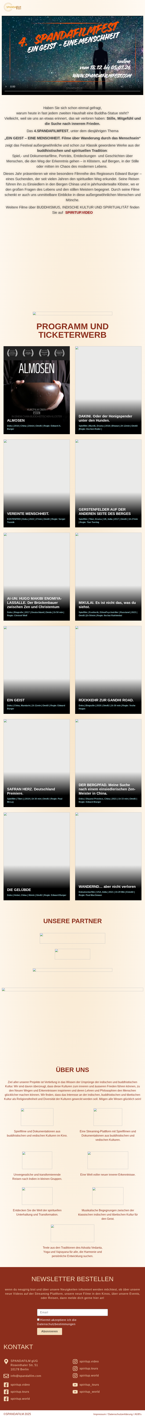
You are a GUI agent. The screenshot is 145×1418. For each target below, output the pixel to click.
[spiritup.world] (75, 1375)
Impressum (99, 1414)
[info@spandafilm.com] (6, 1376)
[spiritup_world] (75, 1391)
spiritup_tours (89, 1384)
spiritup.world (89, 1375)
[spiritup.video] (75, 1361)
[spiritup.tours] (75, 1368)
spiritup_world (90, 1391)
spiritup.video (89, 1361)
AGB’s (138, 1414)
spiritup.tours (89, 1368)
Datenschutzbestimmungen (56, 1324)
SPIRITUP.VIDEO (79, 212)
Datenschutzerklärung (120, 1414)
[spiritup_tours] (75, 1384)
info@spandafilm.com (26, 1375)
